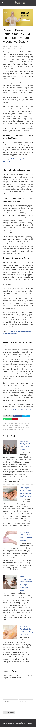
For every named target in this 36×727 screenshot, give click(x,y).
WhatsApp (8, 419)
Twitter (27, 416)
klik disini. (29, 409)
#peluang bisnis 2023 (22, 428)
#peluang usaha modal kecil (13, 430)
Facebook (18, 416)
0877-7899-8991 (16, 409)
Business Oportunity (10, 46)
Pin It (15, 419)
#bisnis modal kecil (15, 424)
